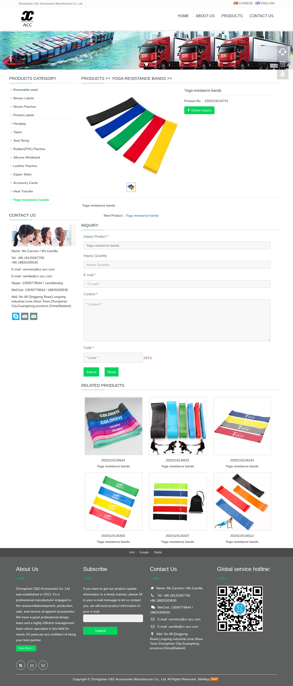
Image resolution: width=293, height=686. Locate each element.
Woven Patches (24, 106)
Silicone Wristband (26, 157)
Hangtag (19, 123)
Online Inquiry (201, 110)
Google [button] (144, 552)
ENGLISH (267, 3)
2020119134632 (177, 460)
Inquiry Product (96, 236)
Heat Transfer (23, 191)
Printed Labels (23, 115)
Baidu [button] (158, 552)
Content (91, 294)
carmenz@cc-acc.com (38, 269)
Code (89, 348)
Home (183, 16)
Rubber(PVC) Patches (29, 149)
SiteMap (203, 679)
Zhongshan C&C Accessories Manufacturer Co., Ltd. (129, 679)
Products (232, 16)
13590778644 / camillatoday (42, 283)
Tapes (17, 132)
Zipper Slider (22, 174)
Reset (111, 372)
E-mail (89, 275)
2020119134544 (113, 460)
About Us (205, 16)
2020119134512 (242, 536)
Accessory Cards (25, 183)
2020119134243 (242, 460)
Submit (91, 372)
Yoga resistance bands (139, 78)
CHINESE (245, 3)
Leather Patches (25, 166)
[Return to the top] (282, 75)
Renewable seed (25, 89)
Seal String (21, 140)
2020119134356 (113, 536)
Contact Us (262, 16)
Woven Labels (23, 98)
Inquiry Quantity (95, 256)
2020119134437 (177, 536)
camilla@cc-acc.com (37, 276)
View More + (26, 648)
